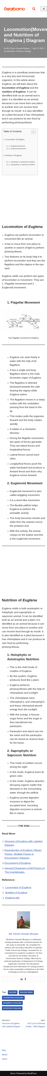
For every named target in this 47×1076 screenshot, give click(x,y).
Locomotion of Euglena (14, 139)
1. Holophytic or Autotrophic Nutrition (22, 162)
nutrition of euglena (12, 1008)
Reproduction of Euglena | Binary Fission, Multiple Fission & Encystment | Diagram (23, 854)
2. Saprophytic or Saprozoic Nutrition (22, 165)
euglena (12, 992)
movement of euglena (12, 1003)
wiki (12, 897)
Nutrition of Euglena (13, 155)
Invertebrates (9, 51)
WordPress (32, 1073)
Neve (12, 1073)
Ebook (4, 1054)
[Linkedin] (21, 979)
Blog (4, 1050)
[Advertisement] (23, 200)
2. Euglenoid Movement (17, 149)
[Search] (34, 8)
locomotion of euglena (13, 997)
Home (4, 1059)
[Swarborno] (14, 9)
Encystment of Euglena (18, 863)
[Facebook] (25, 979)
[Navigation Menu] (44, 9)
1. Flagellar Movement (17, 146)
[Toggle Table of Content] (32, 132)
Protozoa (19, 51)
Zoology (27, 51)
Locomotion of (18, 887)
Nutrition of (16, 892)
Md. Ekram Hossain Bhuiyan (18, 48)
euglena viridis (26, 992)
